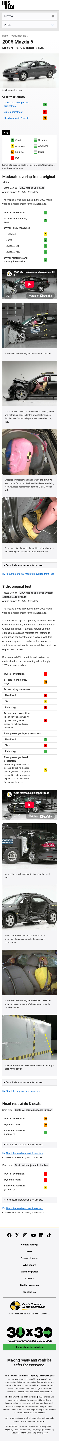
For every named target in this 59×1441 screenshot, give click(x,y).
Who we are (29, 1265)
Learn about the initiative (29, 1347)
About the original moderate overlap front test (30, 574)
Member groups (29, 1271)
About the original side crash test (23, 1091)
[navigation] (53, 5)
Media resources (29, 1285)
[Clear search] (53, 16)
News (29, 1251)
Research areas (29, 1258)
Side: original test (13, 112)
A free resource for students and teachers (28, 1314)
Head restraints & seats (16, 118)
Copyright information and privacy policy (29, 1433)
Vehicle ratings (18, 36)
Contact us (29, 1292)
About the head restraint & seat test (24, 1153)
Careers (29, 1278)
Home (5, 36)
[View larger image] (29, 325)
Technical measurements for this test (24, 565)
